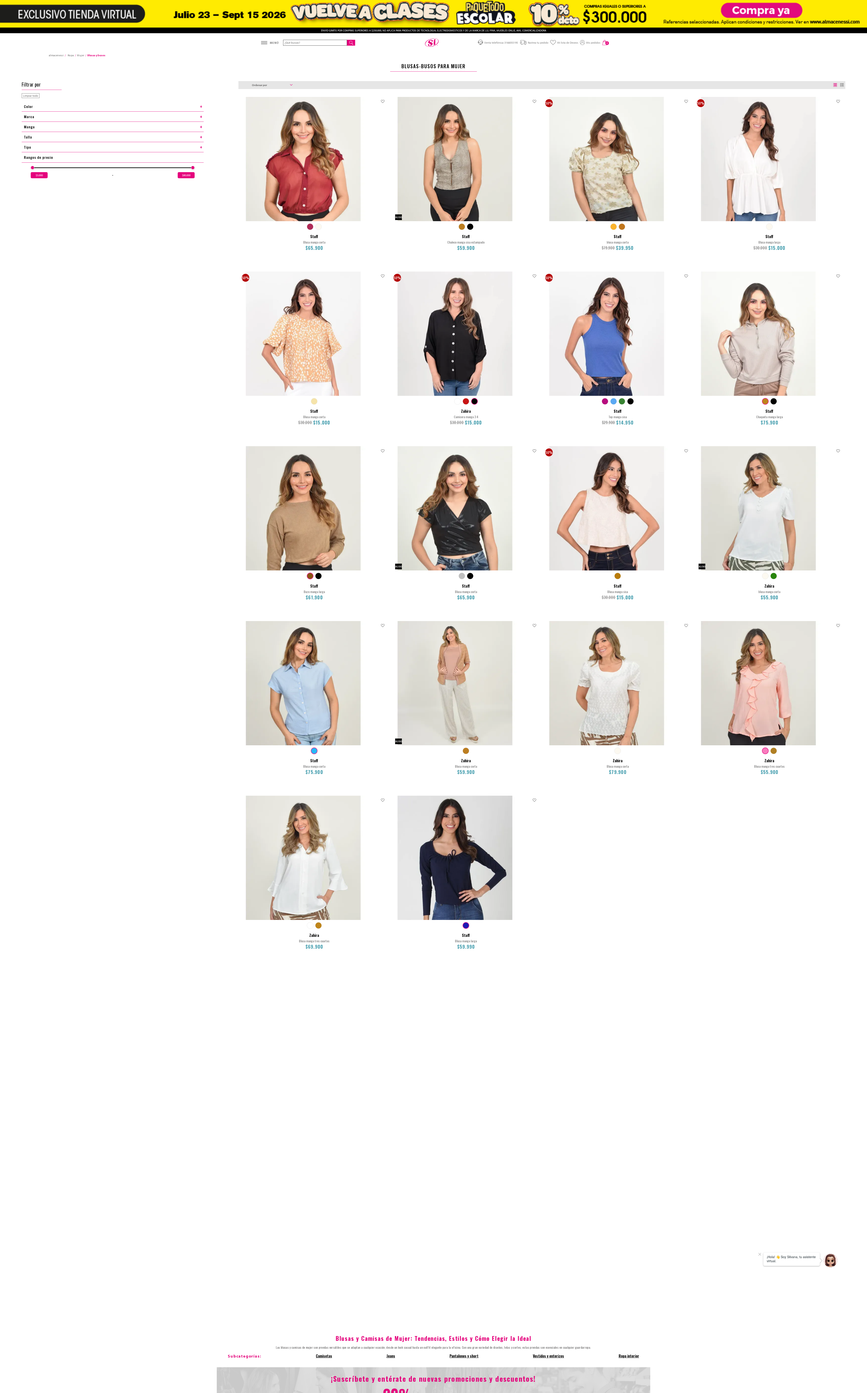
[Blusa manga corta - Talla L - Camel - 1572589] (314, 401)
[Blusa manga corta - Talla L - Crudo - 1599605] (318, 226)
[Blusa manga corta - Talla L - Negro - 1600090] (470, 576)
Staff (314, 236)
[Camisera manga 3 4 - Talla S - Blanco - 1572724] (457, 401)
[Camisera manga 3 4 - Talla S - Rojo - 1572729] (466, 401)
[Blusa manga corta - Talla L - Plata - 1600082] (462, 576)
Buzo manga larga (314, 591)
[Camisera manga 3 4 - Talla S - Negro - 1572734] (474, 401)
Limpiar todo (30, 95)
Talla (28, 137)
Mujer (80, 55)
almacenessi (56, 55)
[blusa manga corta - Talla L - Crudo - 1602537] (765, 576)
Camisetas (324, 1356)
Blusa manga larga (769, 242)
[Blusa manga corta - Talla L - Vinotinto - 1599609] (310, 226)
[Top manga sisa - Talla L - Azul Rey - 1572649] (613, 401)
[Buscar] (351, 43)
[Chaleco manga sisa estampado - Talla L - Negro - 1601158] (470, 226)
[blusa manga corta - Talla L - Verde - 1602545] (773, 576)
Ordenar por (259, 85)
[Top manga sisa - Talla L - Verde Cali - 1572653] (622, 401)
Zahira (466, 411)
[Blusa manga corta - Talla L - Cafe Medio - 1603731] (466, 751)
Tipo (27, 147)
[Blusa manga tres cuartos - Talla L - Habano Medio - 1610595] (773, 751)
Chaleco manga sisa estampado (466, 242)
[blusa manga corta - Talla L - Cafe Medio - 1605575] (622, 226)
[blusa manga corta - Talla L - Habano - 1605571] (613, 226)
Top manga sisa (617, 416)
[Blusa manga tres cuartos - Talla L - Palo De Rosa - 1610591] (765, 751)
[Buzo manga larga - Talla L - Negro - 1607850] (318, 576)
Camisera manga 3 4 (466, 416)
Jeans (391, 1356)
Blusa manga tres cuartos (769, 766)
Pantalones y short (464, 1356)
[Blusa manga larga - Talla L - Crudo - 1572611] (769, 226)
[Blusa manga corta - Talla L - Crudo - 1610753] (617, 751)
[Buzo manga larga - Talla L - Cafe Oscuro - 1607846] (310, 576)
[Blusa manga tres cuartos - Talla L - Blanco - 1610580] (310, 925)
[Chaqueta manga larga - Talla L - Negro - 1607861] (773, 401)
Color (28, 106)
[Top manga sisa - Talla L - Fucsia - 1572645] (605, 401)
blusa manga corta (618, 242)
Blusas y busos (96, 55)
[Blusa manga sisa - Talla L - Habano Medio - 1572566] (617, 576)
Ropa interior (629, 1356)
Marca (29, 116)
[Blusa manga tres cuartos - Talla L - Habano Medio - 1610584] (318, 925)
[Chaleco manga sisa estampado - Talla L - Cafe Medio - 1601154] (462, 226)
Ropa (71, 55)
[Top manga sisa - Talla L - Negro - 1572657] (630, 401)
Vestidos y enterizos (548, 1356)
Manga (29, 126)
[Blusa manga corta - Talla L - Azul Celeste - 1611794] (314, 751)
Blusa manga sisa (617, 591)
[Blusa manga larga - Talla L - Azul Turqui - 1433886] (466, 925)
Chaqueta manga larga (769, 416)
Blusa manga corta (314, 242)
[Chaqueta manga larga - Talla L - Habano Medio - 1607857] (765, 401)
